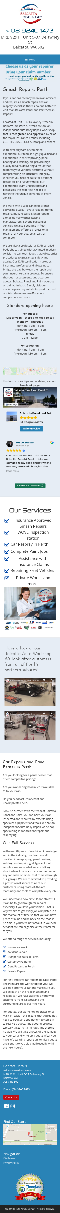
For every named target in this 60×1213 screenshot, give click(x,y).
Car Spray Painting (19, 961)
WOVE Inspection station (33, 535)
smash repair (30, 102)
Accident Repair (17, 952)
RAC (18, 142)
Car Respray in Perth (29, 544)
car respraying (31, 158)
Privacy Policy (11, 1162)
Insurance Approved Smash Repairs (33, 523)
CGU (5, 142)
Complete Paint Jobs (29, 551)
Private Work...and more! (33, 580)
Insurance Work (18, 947)
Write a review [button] (31, 428)
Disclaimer (9, 1158)
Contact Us (11, 1097)
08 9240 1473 (31, 30)
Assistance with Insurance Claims (33, 561)
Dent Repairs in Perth (21, 966)
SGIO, (26, 142)
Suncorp (35, 142)
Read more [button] (12, 471)
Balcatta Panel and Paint (23, 1209)
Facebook (26, 385)
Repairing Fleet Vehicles (32, 570)
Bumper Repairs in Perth (23, 957)
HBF (12, 142)
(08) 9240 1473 (21, 1089)
